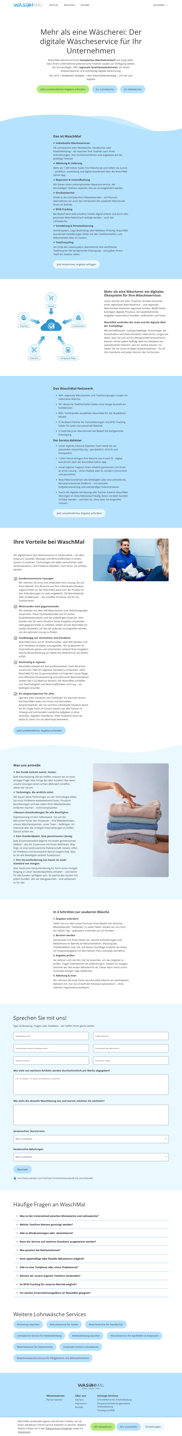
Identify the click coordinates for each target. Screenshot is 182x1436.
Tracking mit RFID (106, 1410)
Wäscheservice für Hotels (64, 1324)
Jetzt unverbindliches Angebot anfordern (63, 89)
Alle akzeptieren (103, 1426)
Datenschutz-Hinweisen (59, 1428)
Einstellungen (153, 1426)
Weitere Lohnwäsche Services (49, 1314)
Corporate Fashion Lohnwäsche (80, 1346)
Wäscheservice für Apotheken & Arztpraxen (134, 1335)
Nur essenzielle (128, 1426)
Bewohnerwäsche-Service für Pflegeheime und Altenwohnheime (53, 1358)
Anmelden (159, 5)
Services (53, 5)
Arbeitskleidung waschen (86, 1335)
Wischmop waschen (28, 1324)
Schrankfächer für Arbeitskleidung (114, 1399)
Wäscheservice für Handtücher (106, 1324)
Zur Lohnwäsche (105, 89)
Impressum (24, 1432)
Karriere (79, 1399)
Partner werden (54, 1399)
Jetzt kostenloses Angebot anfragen (76, 264)
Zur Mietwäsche (132, 89)
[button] (91, 1216)
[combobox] (131, 1048)
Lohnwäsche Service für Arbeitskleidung (39, 1335)
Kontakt (85, 5)
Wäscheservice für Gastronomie (35, 1346)
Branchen (69, 5)
